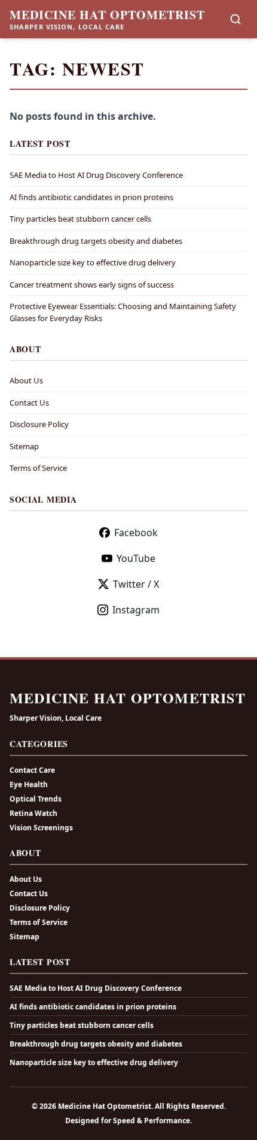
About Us (26, 380)
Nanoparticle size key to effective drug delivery (93, 262)
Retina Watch (33, 813)
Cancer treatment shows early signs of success (92, 284)
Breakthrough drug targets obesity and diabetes (96, 240)
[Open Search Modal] (235, 19)
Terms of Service (38, 467)
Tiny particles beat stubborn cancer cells (80, 218)
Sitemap (24, 446)
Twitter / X (136, 584)
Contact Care (32, 770)
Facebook (136, 532)
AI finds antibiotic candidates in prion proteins (91, 197)
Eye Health (29, 784)
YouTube (136, 558)
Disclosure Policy (39, 424)
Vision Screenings (41, 828)
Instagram (136, 609)
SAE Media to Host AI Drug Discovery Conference (96, 175)
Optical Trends (36, 799)
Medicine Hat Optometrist (107, 15)
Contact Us (29, 402)
